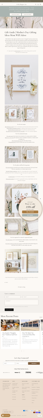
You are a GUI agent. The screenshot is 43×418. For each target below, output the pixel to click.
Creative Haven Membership (15, 384)
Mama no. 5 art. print (9, 137)
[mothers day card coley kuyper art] (21, 104)
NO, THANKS (30, 215)
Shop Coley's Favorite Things (26, 391)
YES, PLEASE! (30, 212)
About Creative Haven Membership (26, 388)
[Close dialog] (40, 199)
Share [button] (7, 282)
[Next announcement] (41, 1)
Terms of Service (35, 395)
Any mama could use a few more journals (14, 243)
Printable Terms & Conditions (35, 392)
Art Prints (14, 394)
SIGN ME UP (34, 363)
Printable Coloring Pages (15, 388)
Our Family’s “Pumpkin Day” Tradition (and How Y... (9, 334)
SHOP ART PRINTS (27, 14)
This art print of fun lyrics (17, 140)
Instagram (24, 399)
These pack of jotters (10, 179)
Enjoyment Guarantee (35, 389)
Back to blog (22, 287)
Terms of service (24, 415)
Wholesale (14, 399)
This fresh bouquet (9, 167)
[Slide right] (24, 351)
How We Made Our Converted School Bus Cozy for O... (28, 334)
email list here (17, 51)
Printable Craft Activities (14, 391)
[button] (2, 4)
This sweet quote (10, 136)
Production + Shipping (36, 387)
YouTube (23, 396)
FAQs (33, 402)
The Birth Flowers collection (11, 171)
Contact (33, 400)
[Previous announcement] (2, 1)
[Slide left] (19, 351)
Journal (23, 394)
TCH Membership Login (35, 384)
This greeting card (12, 142)
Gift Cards (14, 396)
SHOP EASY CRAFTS (15, 14)
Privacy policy (19, 415)
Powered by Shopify (13, 415)
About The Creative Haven (25, 384)
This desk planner (9, 239)
